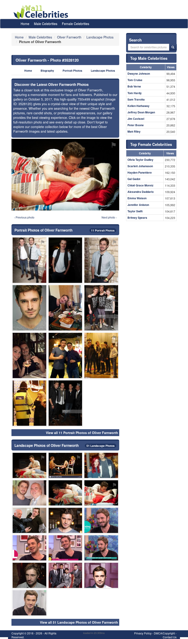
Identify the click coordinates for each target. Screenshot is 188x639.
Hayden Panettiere (139, 172)
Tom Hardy (134, 93)
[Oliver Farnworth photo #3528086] (101, 575)
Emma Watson (137, 198)
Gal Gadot (133, 179)
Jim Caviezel (135, 119)
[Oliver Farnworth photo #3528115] (29, 520)
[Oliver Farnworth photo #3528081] (29, 260)
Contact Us (170, 637)
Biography (47, 71)
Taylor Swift (135, 211)
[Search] (173, 47)
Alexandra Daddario (140, 192)
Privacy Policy (143, 633)
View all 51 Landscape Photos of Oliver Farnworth (79, 622)
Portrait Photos (72, 71)
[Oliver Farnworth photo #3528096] (29, 603)
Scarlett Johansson (140, 166)
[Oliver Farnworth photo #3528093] (101, 307)
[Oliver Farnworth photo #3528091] (65, 260)
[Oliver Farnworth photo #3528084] (101, 548)
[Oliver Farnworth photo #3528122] (65, 493)
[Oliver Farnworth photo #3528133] (29, 403)
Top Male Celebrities (148, 58)
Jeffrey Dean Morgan (141, 112)
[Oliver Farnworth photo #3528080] (101, 520)
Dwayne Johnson (138, 73)
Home (25, 23)
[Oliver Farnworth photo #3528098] (29, 465)
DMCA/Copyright (164, 633)
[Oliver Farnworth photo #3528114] (65, 307)
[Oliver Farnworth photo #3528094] (29, 355)
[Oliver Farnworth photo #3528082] (101, 260)
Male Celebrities (45, 23)
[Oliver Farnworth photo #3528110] (65, 403)
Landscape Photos (103, 71)
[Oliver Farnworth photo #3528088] (29, 575)
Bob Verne (134, 86)
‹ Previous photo (24, 217)
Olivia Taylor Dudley (140, 160)
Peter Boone (135, 125)
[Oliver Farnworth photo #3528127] (29, 493)
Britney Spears (137, 218)
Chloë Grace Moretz (140, 185)
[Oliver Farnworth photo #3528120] (101, 493)
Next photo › (109, 217)
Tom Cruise (134, 80)
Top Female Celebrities (151, 144)
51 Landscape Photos (100, 446)
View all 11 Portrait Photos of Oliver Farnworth (82, 432)
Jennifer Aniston (138, 205)
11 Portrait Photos (103, 230)
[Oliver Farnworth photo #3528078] (65, 548)
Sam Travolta (136, 99)
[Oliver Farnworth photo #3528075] (65, 520)
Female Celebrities (75, 23)
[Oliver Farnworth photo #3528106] (101, 355)
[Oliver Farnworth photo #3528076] (29, 548)
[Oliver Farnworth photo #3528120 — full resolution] (65, 174)
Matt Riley (134, 131)
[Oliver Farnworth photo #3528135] (65, 465)
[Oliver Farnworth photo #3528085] (65, 355)
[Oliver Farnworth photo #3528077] (101, 465)
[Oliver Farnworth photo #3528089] (29, 307)
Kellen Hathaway (138, 106)
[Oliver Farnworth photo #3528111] (65, 575)
